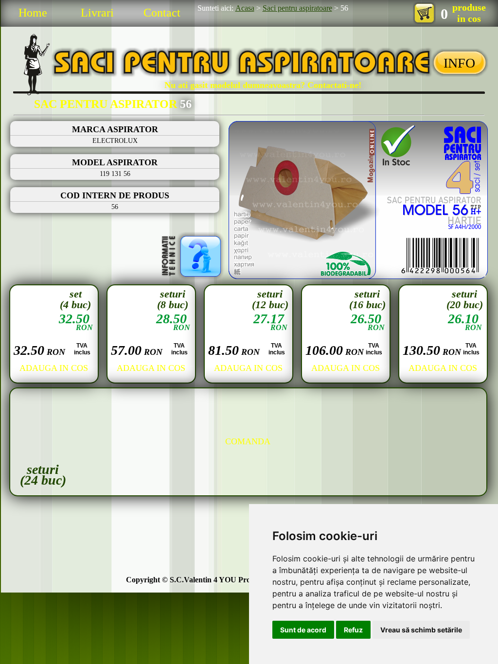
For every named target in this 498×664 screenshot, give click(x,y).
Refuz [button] (353, 630)
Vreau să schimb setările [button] (421, 630)
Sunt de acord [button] (303, 630)
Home (32, 12)
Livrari (97, 12)
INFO (459, 62)
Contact (161, 12)
